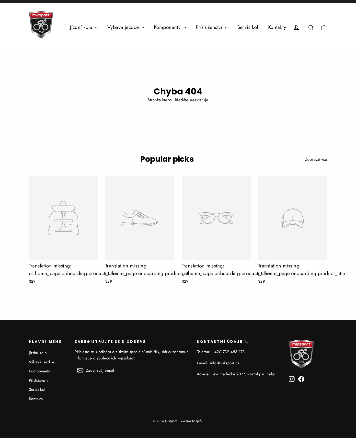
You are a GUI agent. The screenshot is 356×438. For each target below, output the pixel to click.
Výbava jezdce (123, 27)
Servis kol (247, 27)
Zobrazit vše (316, 159)
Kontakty (277, 27)
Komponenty (168, 27)
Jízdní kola (82, 27)
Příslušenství (210, 27)
